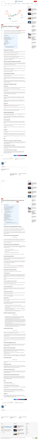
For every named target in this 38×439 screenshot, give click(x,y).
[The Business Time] (19, 1)
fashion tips (20, 246)
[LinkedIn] (1, 35)
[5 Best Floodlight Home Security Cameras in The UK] (29, 43)
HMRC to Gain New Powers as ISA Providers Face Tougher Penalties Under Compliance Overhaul (34, 22)
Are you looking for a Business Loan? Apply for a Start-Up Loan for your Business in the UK (13, 174)
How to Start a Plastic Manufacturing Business (22, 174)
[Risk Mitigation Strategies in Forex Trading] (14, 15)
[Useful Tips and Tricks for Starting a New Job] (5, 414)
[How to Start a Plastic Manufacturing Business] (23, 170)
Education (23, 3)
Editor (5, 162)
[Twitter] (1, 33)
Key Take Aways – (6, 213)
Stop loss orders (6, 40)
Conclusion (5, 44)
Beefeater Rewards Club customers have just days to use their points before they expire (34, 10)
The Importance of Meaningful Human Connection (23, 417)
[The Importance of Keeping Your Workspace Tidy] (14, 414)
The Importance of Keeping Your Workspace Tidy (13, 417)
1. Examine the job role (7, 210)
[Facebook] (1, 32)
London (6, 3)
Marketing (15, 3)
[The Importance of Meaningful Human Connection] (23, 414)
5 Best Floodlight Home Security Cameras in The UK (34, 43)
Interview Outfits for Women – (7, 215)
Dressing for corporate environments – (8, 214)
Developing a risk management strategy (8, 39)
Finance (12, 3)
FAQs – (5, 220)
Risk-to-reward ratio (6, 43)
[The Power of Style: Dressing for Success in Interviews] (14, 189)
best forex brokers (12, 58)
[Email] (1, 38)
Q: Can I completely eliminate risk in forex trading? (10, 47)
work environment (21, 265)
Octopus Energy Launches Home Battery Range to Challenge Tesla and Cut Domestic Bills (34, 47)
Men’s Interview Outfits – (7, 217)
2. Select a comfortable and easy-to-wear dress (9, 211)
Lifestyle (32, 3)
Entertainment (28, 3)
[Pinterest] (1, 36)
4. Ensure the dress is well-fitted (8, 212)
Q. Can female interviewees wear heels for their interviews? (11, 222)
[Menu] (1, 3)
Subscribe (35, 1)
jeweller (17, 355)
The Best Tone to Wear (7, 218)
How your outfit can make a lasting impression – (8, 207)
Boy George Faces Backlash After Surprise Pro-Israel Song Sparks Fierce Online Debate (34, 14)
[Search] (36, 3)
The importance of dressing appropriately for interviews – (9, 206)
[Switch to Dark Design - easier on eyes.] (35, 3)
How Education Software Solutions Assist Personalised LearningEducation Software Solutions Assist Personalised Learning (34, 38)
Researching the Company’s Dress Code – (8, 209)
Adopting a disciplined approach (7, 42)
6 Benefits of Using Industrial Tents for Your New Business (5, 169)
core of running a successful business (21, 30)
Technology (19, 3)
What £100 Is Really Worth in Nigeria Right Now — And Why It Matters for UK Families (34, 18)
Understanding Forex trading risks (7, 38)
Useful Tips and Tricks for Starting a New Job (5, 417)
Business (9, 3)
